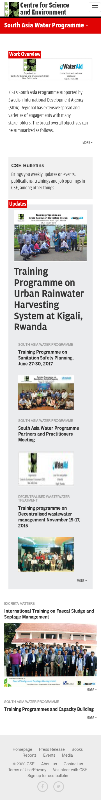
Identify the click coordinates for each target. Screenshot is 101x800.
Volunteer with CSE (70, 770)
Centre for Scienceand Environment (44, 9)
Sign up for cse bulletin (47, 775)
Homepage (22, 749)
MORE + (87, 143)
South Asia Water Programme (44, 25)
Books (77, 749)
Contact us (73, 764)
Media (67, 755)
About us (49, 764)
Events (49, 755)
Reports (29, 755)
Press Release (52, 749)
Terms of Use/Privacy (27, 770)
